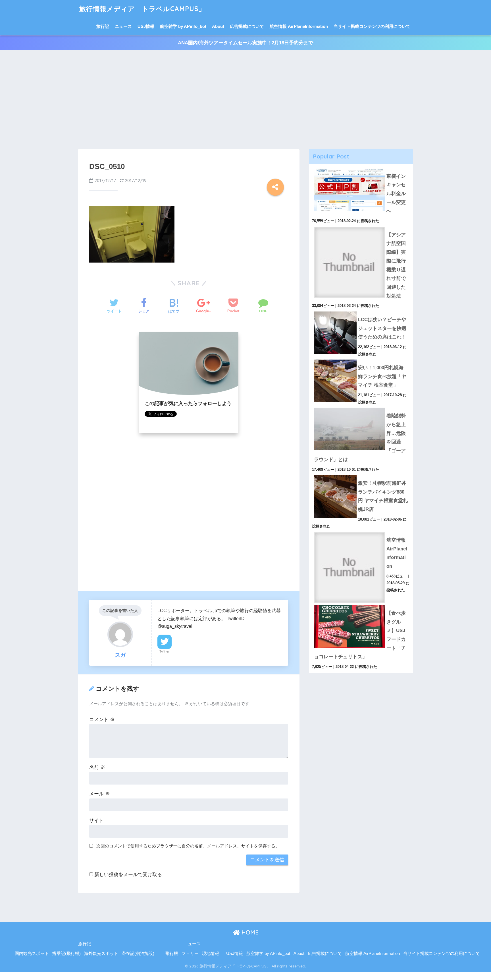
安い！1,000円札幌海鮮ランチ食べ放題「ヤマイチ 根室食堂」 (382, 376)
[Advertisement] (245, 100)
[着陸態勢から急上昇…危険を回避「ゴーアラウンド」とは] (361, 408)
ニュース (123, 26)
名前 (97, 767)
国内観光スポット (32, 953)
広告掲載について (247, 26)
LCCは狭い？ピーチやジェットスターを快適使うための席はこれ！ (382, 328)
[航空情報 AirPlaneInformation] (361, 532)
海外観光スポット (101, 953)
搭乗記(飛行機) (66, 953)
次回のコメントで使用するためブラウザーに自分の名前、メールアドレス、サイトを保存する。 (188, 845)
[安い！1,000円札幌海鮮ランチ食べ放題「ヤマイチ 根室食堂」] (361, 360)
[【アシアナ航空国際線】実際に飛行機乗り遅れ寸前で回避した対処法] (361, 227)
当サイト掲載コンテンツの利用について (372, 26)
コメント (102, 719)
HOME (249, 932)
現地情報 (210, 953)
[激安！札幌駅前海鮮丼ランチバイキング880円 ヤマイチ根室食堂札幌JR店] (361, 475)
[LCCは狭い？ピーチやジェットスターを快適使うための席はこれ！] (361, 311)
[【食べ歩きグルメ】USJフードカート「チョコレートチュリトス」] (361, 605)
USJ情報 (146, 26)
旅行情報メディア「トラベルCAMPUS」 (142, 9)
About (218, 26)
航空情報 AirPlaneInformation (299, 26)
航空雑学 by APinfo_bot (183, 26)
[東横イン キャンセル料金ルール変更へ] (361, 168)
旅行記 (102, 26)
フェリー (190, 953)
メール (99, 793)
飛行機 (171, 953)
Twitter (164, 651)
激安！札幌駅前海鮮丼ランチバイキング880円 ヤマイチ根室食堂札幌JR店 (383, 496)
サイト (96, 820)
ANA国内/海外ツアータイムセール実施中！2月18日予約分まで (245, 43)
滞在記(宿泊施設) (138, 953)
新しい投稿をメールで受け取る (128, 874)
